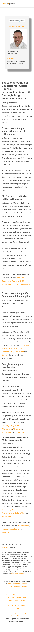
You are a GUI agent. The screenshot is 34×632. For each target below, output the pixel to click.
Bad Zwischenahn (22, 591)
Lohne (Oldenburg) (17, 594)
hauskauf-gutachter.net (16, 613)
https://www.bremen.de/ (17, 574)
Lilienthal (25, 603)
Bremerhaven (6, 284)
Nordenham (25, 594)
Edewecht (17, 600)
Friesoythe (11, 600)
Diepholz (17, 605)
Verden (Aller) (9, 594)
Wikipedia (5, 547)
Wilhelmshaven (26, 284)
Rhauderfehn (11, 605)
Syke (9, 597)
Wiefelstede (17, 608)
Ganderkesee (21, 589)
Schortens (23, 600)
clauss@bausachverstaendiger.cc (16, 61)
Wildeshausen (18, 603)
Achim (15, 589)
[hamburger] (31, 4)
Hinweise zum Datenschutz (17, 615)
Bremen (15, 284)
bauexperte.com (23, 525)
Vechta (10, 589)
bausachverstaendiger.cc (10, 529)
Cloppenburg (6, 281)
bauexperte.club (7, 532)
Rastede (24, 597)
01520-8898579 (10, 58)
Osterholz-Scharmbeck (12, 591)
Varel (13, 597)
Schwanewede (10, 603)
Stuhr (6, 589)
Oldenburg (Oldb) (18, 281)
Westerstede (18, 597)
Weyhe (27, 589)
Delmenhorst (20, 277)
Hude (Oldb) (23, 605)
